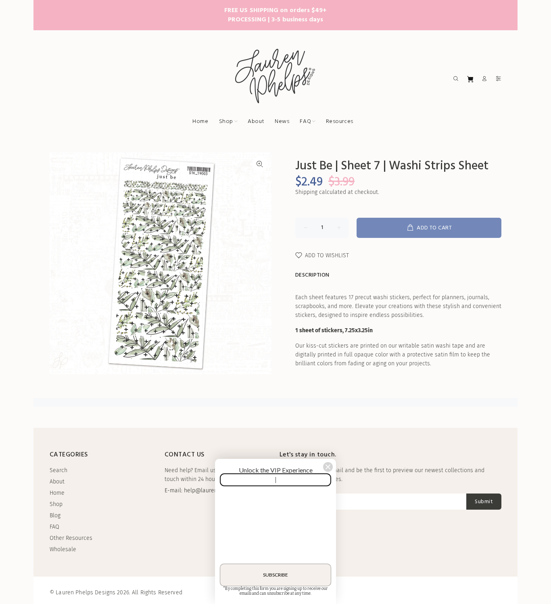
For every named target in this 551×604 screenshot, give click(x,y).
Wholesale (63, 549)
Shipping (306, 192)
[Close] (328, 467)
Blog (55, 515)
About (57, 481)
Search (58, 470)
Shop (56, 504)
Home (57, 492)
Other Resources (71, 538)
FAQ (54, 526)
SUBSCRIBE (275, 575)
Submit (484, 501)
